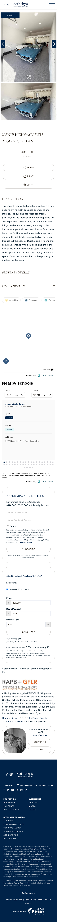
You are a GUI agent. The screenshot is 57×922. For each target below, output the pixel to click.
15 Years (25, 589)
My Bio (39, 750)
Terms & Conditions (27, 900)
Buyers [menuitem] (32, 806)
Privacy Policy (26, 542)
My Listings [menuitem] (8, 806)
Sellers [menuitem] (32, 810)
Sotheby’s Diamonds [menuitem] (13, 832)
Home (5, 718)
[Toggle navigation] (52, 4)
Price (9, 598)
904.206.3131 (40, 735)
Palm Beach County (37, 718)
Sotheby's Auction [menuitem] (12, 828)
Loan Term (11, 582)
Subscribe (28, 549)
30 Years (13, 589)
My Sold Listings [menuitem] (11, 810)
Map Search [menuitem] (9, 803)
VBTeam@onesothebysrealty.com (36, 785)
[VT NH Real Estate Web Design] (36, 911)
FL (22, 718)
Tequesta (9, 721)
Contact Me (39, 742)
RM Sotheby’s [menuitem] (9, 839)
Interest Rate (13, 619)
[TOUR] (28, 185)
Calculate (28, 632)
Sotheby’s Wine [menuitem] (10, 835)
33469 (19, 721)
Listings (15, 718)
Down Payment (13, 609)
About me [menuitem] (32, 803)
